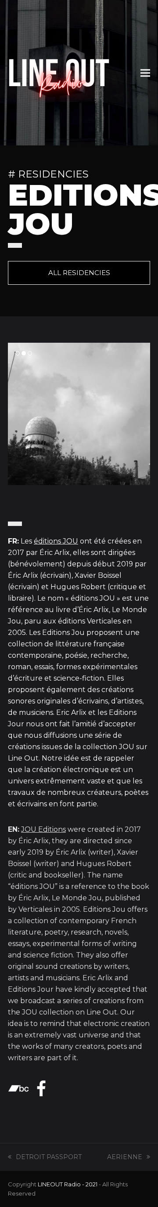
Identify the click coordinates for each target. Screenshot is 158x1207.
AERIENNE (124, 1157)
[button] (145, 72)
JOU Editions (43, 829)
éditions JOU (56, 541)
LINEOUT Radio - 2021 (67, 1184)
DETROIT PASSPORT (49, 1157)
